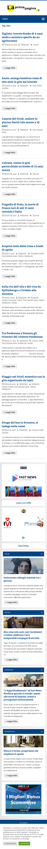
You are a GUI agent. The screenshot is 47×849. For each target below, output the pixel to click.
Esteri (41, 430)
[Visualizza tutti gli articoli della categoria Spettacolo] (41, 670)
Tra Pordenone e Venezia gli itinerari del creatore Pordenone (22, 334)
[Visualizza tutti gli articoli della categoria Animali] (41, 613)
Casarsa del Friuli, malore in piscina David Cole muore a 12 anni (21, 122)
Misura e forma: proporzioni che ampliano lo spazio (21, 752)
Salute (7, 554)
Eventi (41, 253)
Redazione (25, 44)
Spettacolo (28, 256)
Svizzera (5, 432)
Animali (7, 612)
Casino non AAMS (23, 503)
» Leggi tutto (9, 68)
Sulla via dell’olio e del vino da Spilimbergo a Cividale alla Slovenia (21, 290)
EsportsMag (23, 546)
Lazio (34, 85)
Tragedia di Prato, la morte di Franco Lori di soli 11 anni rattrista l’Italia (20, 208)
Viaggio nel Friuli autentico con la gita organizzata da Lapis (23, 378)
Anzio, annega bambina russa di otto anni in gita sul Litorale (22, 79)
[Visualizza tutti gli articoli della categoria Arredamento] (41, 732)
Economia (12, 300)
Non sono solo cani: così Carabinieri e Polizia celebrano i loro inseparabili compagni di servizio (23, 634)
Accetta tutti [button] (24, 843)
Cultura (5, 300)
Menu (5, 19)
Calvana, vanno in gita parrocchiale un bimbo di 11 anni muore (22, 166)
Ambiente (34, 253)
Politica (21, 256)
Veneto (14, 303)
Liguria (35, 44)
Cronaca (35, 430)
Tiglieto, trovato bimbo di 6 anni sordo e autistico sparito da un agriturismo (22, 37)
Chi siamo (23, 823)
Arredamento (9, 731)
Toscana (36, 174)
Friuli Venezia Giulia (9, 256)
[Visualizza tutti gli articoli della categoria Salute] (41, 554)
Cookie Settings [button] (10, 843)
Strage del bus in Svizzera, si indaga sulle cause (20, 424)
